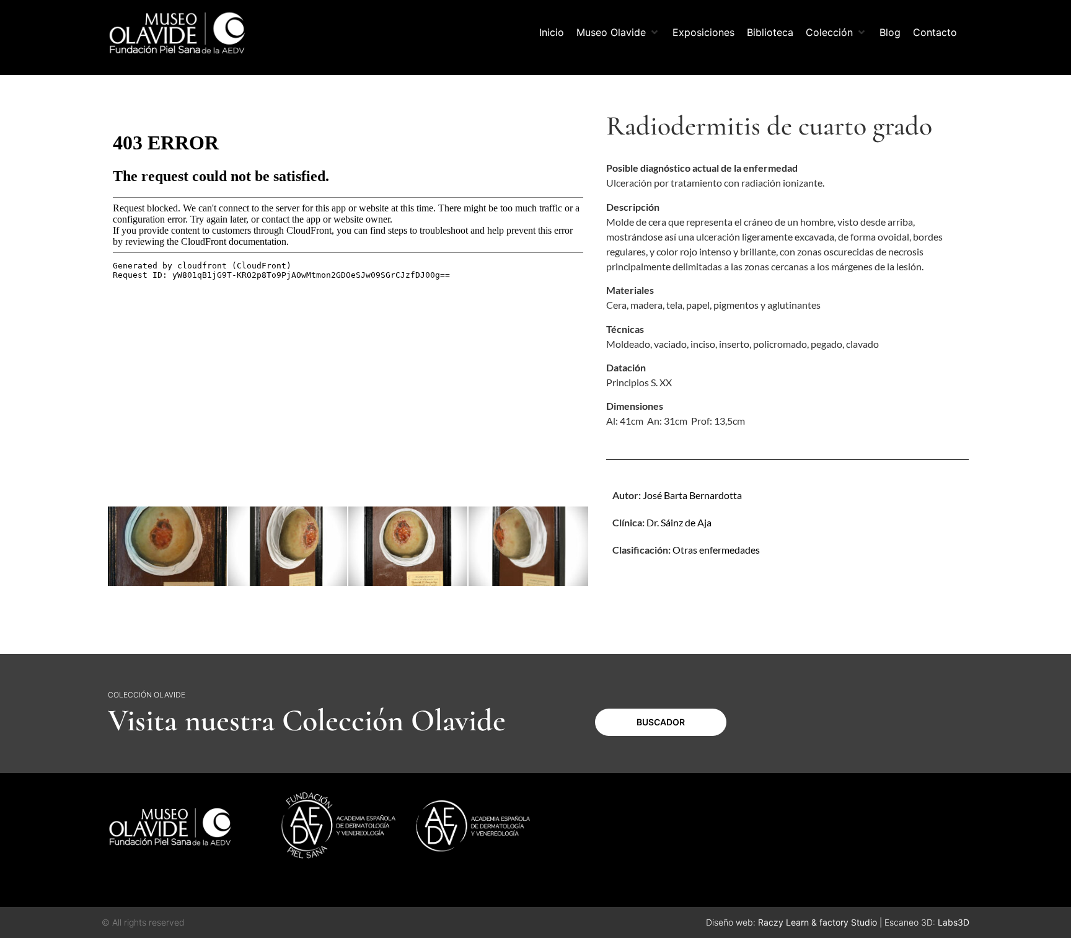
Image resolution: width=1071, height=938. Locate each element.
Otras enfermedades (716, 549)
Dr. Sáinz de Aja (679, 522)
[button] (618, 32)
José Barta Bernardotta (692, 495)
